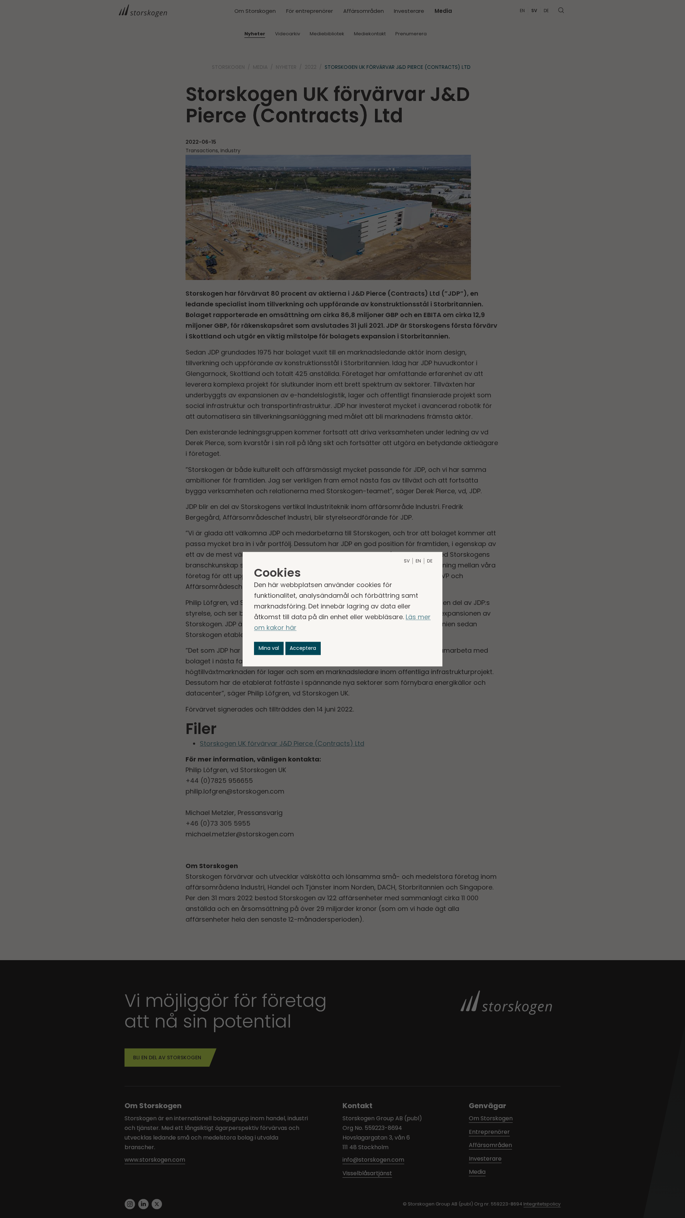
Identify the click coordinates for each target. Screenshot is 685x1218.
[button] (269, 648)
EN (418, 561)
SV (407, 561)
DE (429, 561)
